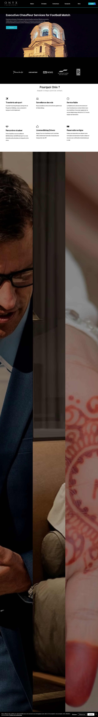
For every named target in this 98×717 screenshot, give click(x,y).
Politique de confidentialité (15, 715)
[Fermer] (96, 714)
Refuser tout (82, 714)
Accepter (91, 714)
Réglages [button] (74, 714)
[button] (95, 4)
